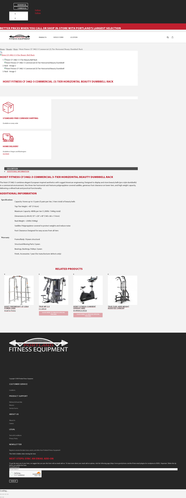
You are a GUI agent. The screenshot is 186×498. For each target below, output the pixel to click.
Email (14, 467)
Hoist (15, 49)
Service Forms (13, 408)
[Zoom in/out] (1, 494)
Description (12, 168)
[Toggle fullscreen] (3, 494)
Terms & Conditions (15, 435)
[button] (1, 52)
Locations (12, 390)
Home (2, 49)
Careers (11, 423)
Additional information (18, 171)
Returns (11, 405)
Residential (22, 5)
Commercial (22, 8)
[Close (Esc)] (8, 494)
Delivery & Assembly (15, 402)
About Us (12, 420)
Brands (9, 49)
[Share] (5, 494)
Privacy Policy (13, 438)
